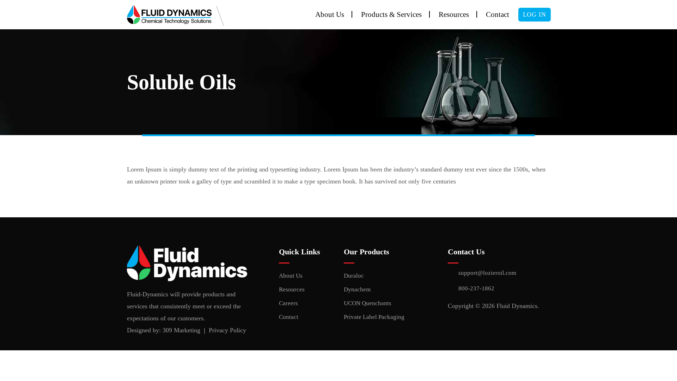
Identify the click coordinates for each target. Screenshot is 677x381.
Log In (534, 14)
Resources (454, 14)
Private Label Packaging (374, 317)
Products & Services (391, 14)
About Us (329, 14)
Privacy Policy (227, 330)
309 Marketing (181, 330)
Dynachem (357, 289)
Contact (497, 14)
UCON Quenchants (367, 303)
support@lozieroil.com (487, 273)
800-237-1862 (476, 288)
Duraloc (354, 275)
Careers (288, 303)
